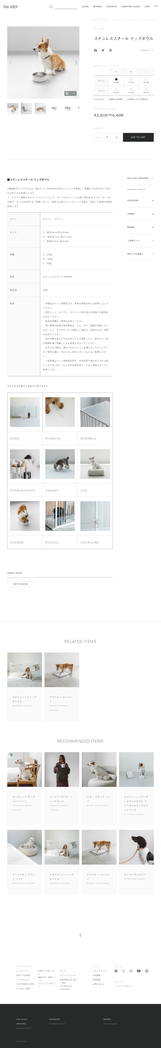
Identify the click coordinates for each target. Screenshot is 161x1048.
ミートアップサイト (123, 986)
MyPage (97, 7)
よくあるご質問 (23, 988)
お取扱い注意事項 (115, 99)
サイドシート (52, 542)
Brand (131, 227)
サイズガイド (99, 99)
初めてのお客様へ (135, 254)
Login (85, 7)
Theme (130, 214)
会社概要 (96, 975)
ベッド (83, 490)
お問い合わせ (98, 984)
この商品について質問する (137, 99)
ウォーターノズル (89, 542)
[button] (97, 137)
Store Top (96, 20)
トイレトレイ (52, 490)
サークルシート (53, 438)
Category (133, 201)
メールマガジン (23, 980)
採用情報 (96, 980)
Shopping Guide (131, 7)
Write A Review (20, 584)
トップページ (22, 971)
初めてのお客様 (23, 975)
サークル (14, 438)
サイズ (63, 971)
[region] (124, 80)
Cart (147, 7)
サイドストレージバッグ (22, 490)
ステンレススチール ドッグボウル (143, 20)
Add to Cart (138, 137)
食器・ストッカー (110, 20)
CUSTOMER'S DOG (25, 984)
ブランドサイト (99, 971)
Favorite (112, 7)
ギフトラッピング (67, 975)
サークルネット (88, 438)
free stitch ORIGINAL (138, 178)
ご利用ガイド (133, 241)
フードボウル (123, 20)
